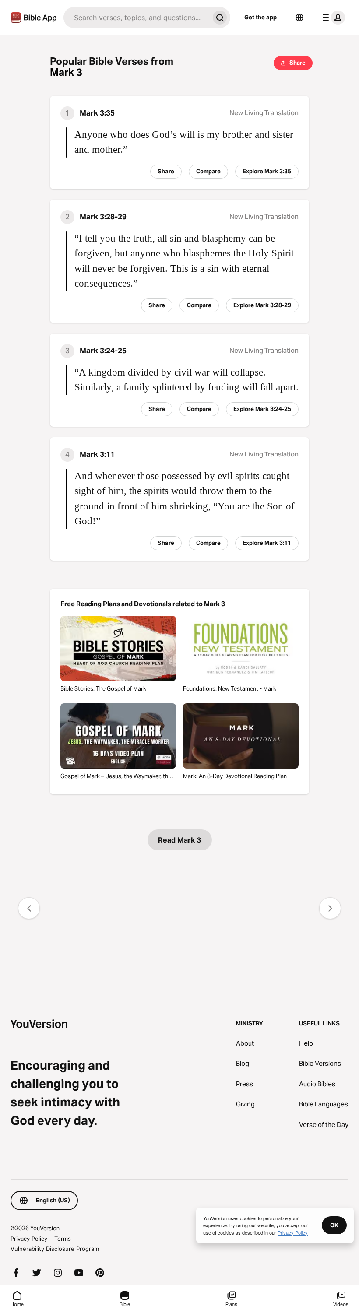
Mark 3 (66, 72)
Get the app (260, 17)
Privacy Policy (29, 1238)
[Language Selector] (299, 17)
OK (334, 1225)
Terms (62, 1238)
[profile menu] (331, 17)
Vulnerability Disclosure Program (55, 1248)
